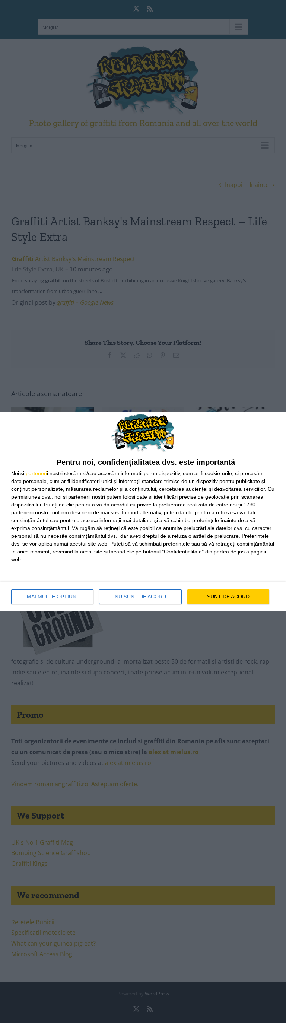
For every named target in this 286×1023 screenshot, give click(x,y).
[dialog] (143, 511)
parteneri (36, 473)
